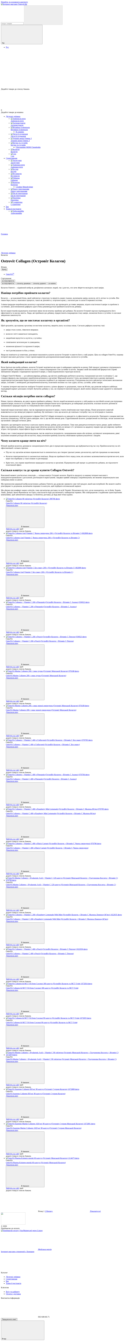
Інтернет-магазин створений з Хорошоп (17, 1252)
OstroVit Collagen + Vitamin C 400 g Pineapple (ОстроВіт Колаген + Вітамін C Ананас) (41, 779)
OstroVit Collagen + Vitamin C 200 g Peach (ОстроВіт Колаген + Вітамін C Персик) (40, 641)
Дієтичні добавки (13, 116)
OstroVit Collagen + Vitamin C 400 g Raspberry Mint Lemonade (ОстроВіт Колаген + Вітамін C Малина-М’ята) (51, 813)
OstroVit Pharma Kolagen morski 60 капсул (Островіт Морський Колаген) (36, 1163)
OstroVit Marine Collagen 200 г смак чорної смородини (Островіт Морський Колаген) (41, 710)
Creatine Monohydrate (24, 187)
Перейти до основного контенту (14, 2)
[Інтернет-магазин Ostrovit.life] (13, 1224)
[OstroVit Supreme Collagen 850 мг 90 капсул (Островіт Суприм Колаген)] (65, 1089)
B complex (20, 132)
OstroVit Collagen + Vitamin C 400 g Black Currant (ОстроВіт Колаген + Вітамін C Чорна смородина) (47, 848)
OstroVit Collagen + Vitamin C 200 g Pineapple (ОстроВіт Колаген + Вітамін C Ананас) (41, 607)
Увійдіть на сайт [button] (12, 529)
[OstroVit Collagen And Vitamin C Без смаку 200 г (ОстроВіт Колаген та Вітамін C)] (65, 568)
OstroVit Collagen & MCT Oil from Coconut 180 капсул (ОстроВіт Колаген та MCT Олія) (42, 988)
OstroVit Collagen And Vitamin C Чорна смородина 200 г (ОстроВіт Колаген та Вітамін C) (43, 538)
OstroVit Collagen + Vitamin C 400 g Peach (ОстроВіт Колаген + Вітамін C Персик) (40, 954)
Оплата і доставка (13, 1294)
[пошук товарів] (43, 15)
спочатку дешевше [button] (24, 283)
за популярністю (8, 281)
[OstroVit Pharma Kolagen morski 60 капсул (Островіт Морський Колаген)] (65, 1158)
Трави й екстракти (13, 209)
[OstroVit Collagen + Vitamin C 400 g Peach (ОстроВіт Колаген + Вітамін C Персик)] (65, 949)
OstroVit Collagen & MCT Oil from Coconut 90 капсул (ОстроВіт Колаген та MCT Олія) (41, 1022)
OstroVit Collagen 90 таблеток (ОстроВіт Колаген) (26, 503)
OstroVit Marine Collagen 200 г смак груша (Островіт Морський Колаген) (36, 676)
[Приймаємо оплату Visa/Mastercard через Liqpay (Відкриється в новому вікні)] (22, 1231)
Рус (7, 47)
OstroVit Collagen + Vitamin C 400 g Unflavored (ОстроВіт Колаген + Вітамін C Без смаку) (43, 744)
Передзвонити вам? (9, 1319)
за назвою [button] (52, 283)
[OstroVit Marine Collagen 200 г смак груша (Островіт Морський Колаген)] (65, 671)
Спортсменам (11, 158)
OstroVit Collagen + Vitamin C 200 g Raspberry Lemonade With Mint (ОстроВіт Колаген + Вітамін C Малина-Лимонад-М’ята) (57, 919)
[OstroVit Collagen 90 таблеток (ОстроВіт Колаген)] (65, 499)
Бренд (4, 269)
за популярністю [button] (8, 283)
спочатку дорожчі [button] (39, 283)
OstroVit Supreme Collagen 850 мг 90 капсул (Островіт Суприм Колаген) (35, 1094)
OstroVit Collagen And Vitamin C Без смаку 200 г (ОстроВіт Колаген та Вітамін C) (39, 572)
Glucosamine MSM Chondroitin (28, 147)
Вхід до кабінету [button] (13, 1292)
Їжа (7, 207)
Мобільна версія (45, 1249)
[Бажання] (62, 78)
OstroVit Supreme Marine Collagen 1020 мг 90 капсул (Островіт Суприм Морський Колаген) (43, 1128)
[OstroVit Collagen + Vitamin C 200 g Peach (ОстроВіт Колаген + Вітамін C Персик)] (65, 637)
